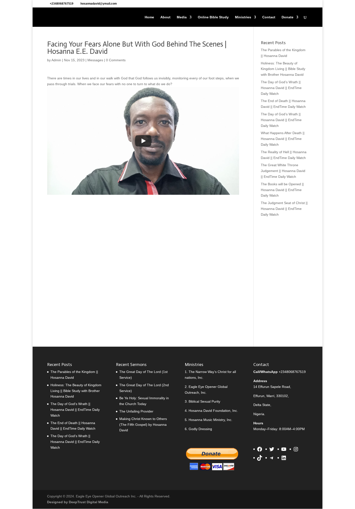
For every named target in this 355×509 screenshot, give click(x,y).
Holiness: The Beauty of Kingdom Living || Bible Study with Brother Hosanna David (283, 69)
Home (149, 17)
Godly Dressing (200, 429)
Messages (95, 60)
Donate (287, 17)
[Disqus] (143, 258)
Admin (56, 60)
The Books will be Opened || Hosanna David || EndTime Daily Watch (282, 190)
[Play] (143, 141)
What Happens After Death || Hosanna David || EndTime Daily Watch (283, 138)
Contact (268, 17)
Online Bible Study (213, 17)
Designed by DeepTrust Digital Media (77, 502)
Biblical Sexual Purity (204, 401)
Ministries (243, 17)
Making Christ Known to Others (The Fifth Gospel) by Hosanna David (143, 424)
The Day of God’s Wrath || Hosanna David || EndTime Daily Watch (281, 88)
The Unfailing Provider (136, 411)
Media (182, 17)
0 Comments (116, 60)
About (165, 17)
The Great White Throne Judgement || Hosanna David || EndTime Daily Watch (283, 171)
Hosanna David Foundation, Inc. (213, 411)
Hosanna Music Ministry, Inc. (210, 420)
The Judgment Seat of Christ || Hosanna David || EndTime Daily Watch (284, 208)
